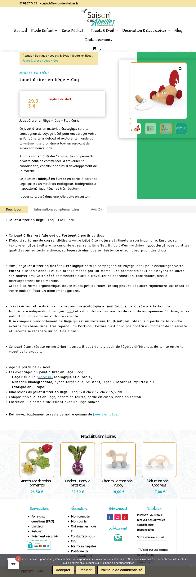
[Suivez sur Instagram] (117, 517)
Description (14, 209)
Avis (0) (96, 209)
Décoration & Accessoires (144, 31)
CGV (73, 541)
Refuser (86, 570)
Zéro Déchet (72, 31)
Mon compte (80, 516)
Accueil (20, 31)
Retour (36, 531)
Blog (178, 31)
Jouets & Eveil (102, 31)
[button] (180, 68)
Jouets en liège (81, 55)
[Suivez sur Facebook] (110, 517)
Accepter (63, 570)
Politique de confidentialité (121, 570)
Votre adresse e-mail (150, 537)
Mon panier (79, 521)
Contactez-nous (98, 40)
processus (45, 377)
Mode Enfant (42, 31)
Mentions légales (83, 546)
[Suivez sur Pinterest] (125, 517)
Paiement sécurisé (44, 536)
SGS (70, 311)
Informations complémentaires (56, 209)
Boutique (41, 55)
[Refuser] (191, 565)
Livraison (37, 526)
